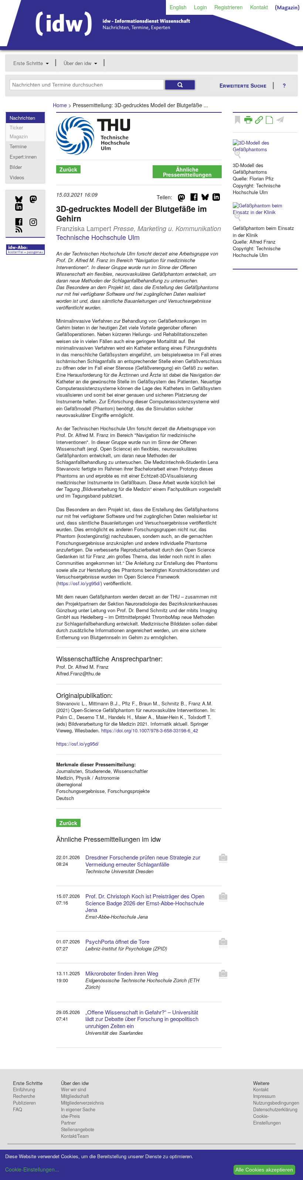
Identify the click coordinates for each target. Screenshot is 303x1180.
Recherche (24, 1096)
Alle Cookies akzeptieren (264, 1170)
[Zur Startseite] (151, 43)
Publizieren (24, 1102)
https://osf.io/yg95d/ (79, 583)
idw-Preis (70, 1116)
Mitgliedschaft (75, 1096)
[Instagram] (30, 222)
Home (60, 105)
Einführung (24, 1089)
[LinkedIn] (16, 207)
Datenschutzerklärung (275, 1109)
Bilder (16, 166)
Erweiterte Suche (242, 85)
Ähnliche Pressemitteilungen (187, 172)
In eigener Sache (78, 1109)
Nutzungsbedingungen (276, 1102)
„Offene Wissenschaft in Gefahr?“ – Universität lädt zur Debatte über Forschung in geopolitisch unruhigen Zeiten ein (141, 1019)
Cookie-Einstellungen (267, 1119)
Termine (18, 146)
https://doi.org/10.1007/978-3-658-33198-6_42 (149, 730)
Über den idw (77, 63)
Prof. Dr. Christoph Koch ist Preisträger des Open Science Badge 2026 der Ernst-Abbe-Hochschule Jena (144, 903)
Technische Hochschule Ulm (98, 237)
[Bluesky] (16, 199)
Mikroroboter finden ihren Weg (121, 973)
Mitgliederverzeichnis (82, 1102)
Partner (68, 1122)
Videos (17, 177)
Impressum (264, 1096)
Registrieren (228, 7)
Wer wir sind (73, 1089)
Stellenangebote (77, 1129)
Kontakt (259, 7)
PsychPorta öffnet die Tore (117, 941)
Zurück (68, 169)
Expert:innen (23, 156)
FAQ (17, 1109)
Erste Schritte (28, 63)
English (178, 7)
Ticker (16, 127)
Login (200, 7)
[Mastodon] (30, 199)
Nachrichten (22, 117)
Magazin (19, 136)
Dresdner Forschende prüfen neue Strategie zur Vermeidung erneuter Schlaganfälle (142, 860)
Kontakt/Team (75, 1136)
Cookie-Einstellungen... (32, 1169)
